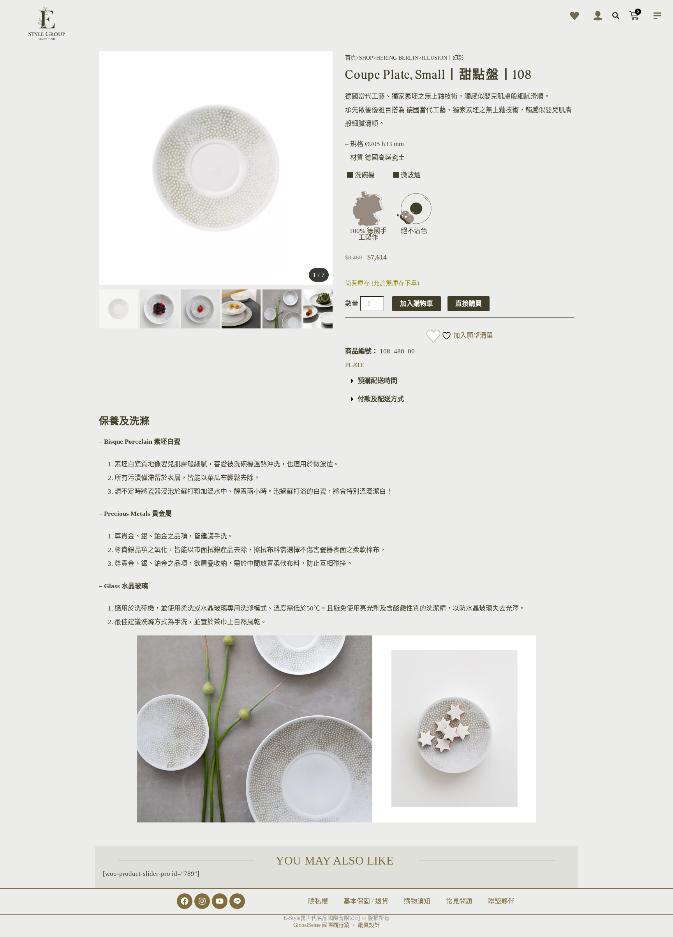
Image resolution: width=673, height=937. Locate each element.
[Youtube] (219, 901)
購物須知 (417, 901)
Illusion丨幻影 (442, 58)
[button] (616, 15)
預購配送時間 (377, 381)
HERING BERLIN (397, 58)
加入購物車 (416, 303)
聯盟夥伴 (501, 901)
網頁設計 (369, 925)
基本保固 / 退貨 (366, 901)
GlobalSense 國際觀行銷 (321, 925)
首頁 (350, 58)
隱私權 (318, 901)
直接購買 (468, 303)
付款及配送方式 (381, 399)
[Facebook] (184, 901)
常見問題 (459, 901)
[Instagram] (202, 901)
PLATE (354, 365)
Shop (366, 58)
